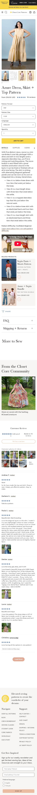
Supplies (16, 148)
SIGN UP (18, 791)
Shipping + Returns (15, 328)
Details (5, 148)
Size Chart (23, 720)
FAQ (6, 320)
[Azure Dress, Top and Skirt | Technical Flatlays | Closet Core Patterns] (13, 76)
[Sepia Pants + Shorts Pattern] (9, 270)
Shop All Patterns (9, 714)
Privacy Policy (25, 741)
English (7, 125)
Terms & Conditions (27, 734)
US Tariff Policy (25, 745)
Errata (22, 724)
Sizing (27, 148)
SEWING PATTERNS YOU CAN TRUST (18, 7)
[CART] (34, 12)
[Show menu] (2, 12)
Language (5, 121)
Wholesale (6, 736)
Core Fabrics (7, 732)
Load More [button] (18, 659)
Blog (4, 717)
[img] (6, 480)
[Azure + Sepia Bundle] (9, 295)
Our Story (6, 740)
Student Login (7, 728)
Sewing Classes (8, 725)
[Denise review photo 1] (6, 594)
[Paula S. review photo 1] (6, 549)
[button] (21, 97)
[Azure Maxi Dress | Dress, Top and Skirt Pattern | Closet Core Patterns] (5, 76)
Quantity (5, 129)
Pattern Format (7, 104)
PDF (5, 108)
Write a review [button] (18, 441)
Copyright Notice (26, 738)
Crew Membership (9, 721)
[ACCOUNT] (30, 12)
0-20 (5, 116)
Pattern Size (6, 112)
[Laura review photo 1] (6, 627)
